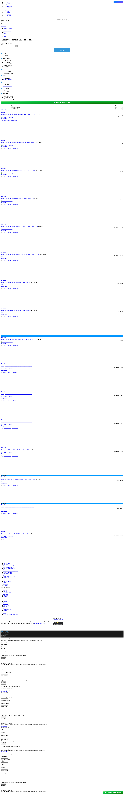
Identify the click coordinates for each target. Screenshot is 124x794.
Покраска (8, 5)
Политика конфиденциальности (11, 614)
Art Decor (8, 60)
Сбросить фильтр (7, 79)
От (1, 46)
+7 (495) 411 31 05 (5, 632)
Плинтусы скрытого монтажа (10, 571)
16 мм (7, 84)
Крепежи (5, 584)
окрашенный (9, 97)
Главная (5, 601)
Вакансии (5, 611)
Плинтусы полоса (7, 573)
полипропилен (9, 99)
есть (7, 91)
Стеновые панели (7, 578)
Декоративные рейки (8, 575)
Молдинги (6, 577)
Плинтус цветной (7, 581)
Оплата (8, 12)
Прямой (8, 71)
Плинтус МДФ (7, 564)
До (16, 46)
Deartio (7, 62)
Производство (8, 6)
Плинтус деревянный (8, 565)
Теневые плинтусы (8, 569)
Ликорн (7, 66)
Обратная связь (4, 631)
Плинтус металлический (9, 568)
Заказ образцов (7, 592)
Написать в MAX (118, 2)
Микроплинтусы (7, 572)
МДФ (7, 55)
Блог (8, 11)
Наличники (6, 585)
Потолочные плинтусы (9, 576)
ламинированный (10, 96)
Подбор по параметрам (3, 108)
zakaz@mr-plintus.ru (5, 20)
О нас (8, 3)
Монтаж (9, 7)
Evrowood (8, 63)
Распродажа (6, 595)
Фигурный (9, 73)
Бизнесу (8, 8)
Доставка (8, 14)
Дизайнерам (8, 10)
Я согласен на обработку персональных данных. (14, 655)
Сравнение (14, 120)
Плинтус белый (7, 563)
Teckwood (8, 65)
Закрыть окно (4, 665)
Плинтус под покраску (9, 567)
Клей (4, 582)
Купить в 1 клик (5, 120)
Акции (8, 2)
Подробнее (4, 118)
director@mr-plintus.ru (58, 619)
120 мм (8, 78)
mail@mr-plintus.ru (5, 634)
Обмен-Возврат (7, 609)
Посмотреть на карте (39, 623)
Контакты (8, 15)
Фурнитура (6, 580)
